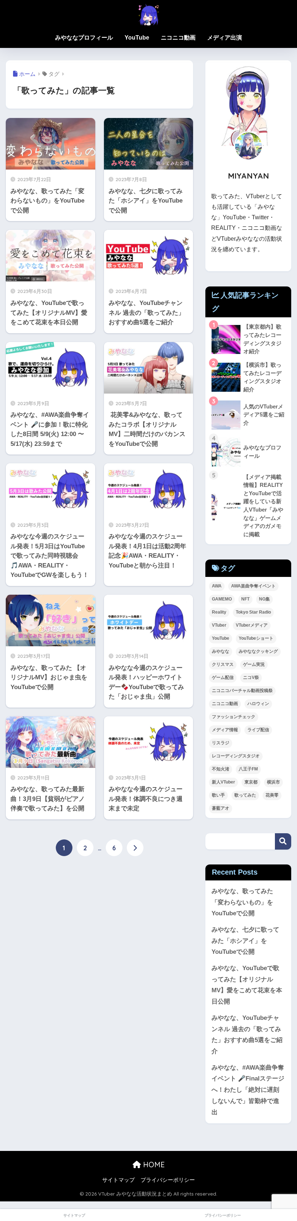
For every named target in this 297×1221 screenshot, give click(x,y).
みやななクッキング (258, 651)
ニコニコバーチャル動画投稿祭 (242, 690)
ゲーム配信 (223, 677)
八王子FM (248, 769)
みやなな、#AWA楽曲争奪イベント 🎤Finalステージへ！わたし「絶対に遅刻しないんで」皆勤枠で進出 (248, 1090)
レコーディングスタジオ (236, 755)
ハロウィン (258, 703)
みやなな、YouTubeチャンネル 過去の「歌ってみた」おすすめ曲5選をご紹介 (247, 1034)
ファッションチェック (233, 716)
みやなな (220, 651)
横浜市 (273, 782)
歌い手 (218, 795)
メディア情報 (225, 729)
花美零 (272, 795)
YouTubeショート (256, 638)
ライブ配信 (258, 729)
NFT (245, 599)
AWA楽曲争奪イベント (253, 586)
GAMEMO (222, 599)
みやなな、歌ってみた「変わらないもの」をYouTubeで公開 (242, 902)
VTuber (219, 625)
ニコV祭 (251, 677)
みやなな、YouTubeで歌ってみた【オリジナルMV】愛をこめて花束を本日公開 (247, 985)
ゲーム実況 (254, 664)
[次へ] (135, 847)
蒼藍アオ (220, 808)
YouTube (137, 37)
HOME (153, 1164)
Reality (219, 612)
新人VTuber (223, 782)
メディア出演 (224, 37)
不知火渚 (220, 769)
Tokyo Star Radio (253, 612)
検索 (283, 841)
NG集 (264, 599)
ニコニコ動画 (178, 37)
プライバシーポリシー (168, 1180)
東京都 (251, 782)
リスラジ (220, 742)
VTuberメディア (252, 625)
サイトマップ (118, 1180)
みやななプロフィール (84, 37)
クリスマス (223, 664)
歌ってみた (245, 795)
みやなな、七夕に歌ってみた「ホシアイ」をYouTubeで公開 (245, 940)
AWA (217, 586)
